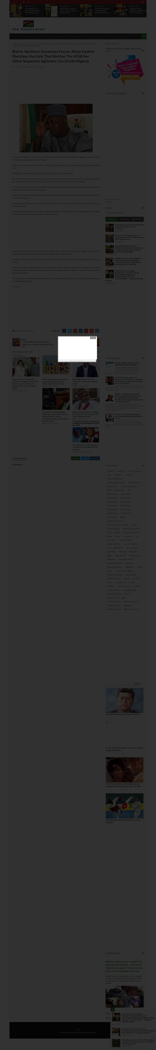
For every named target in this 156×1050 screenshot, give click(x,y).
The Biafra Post (79, 361)
